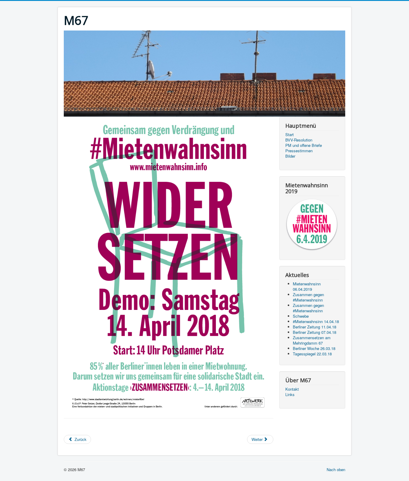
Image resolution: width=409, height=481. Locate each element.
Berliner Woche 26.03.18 (314, 348)
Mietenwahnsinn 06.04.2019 (307, 286)
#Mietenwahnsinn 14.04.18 (316, 321)
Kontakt (292, 389)
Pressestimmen (299, 150)
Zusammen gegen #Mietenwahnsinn (308, 297)
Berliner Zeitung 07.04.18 (314, 332)
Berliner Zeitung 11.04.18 (314, 327)
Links (290, 394)
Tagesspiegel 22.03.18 (312, 354)
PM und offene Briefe (303, 145)
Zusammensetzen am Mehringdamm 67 (312, 340)
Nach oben (336, 469)
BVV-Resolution (298, 140)
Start (289, 134)
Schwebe (301, 316)
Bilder (290, 156)
